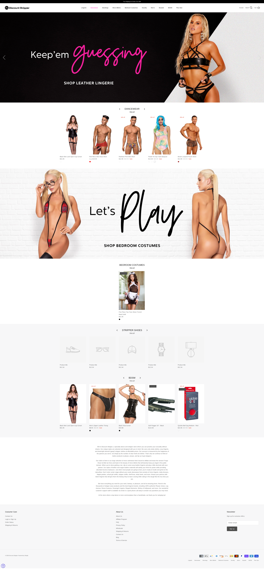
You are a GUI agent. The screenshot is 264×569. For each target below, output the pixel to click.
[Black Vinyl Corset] (132, 403)
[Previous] (4, 57)
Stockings (105, 8)
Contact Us (8, 516)
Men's (153, 8)
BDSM (170, 8)
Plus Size (179, 8)
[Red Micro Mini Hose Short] (102, 134)
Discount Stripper (13, 555)
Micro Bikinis (117, 8)
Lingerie (83, 8)
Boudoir (161, 8)
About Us (119, 516)
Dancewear (94, 8)
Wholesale (119, 528)
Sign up (232, 529)
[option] (132, 57)
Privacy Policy (120, 525)
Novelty (144, 8)
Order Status (9, 522)
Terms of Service (121, 540)
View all (132, 112)
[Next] (260, 57)
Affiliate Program (121, 519)
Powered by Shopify (23, 555)
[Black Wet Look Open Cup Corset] (73, 134)
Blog (117, 537)
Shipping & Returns (11, 525)
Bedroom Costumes (131, 8)
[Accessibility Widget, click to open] (3, 566)
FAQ (117, 522)
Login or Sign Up (10, 519)
